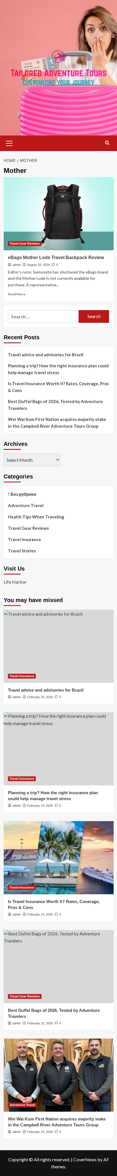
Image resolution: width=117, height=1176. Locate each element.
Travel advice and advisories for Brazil (45, 354)
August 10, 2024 (38, 264)
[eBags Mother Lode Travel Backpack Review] (59, 213)
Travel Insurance (24, 539)
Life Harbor (15, 581)
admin (16, 264)
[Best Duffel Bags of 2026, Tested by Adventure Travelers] (59, 966)
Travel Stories (22, 550)
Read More (16, 294)
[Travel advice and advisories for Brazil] (59, 646)
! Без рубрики (22, 494)
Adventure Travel (25, 505)
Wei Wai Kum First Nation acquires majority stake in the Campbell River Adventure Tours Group (57, 423)
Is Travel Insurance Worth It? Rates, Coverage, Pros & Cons (58, 387)
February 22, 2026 (40, 1023)
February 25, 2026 (40, 697)
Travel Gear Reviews (25, 243)
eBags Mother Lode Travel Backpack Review (56, 257)
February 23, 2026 (40, 914)
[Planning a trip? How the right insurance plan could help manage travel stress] (59, 748)
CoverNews (85, 1159)
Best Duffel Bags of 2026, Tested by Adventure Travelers (55, 405)
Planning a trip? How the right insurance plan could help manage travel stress (58, 369)
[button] (9, 142)
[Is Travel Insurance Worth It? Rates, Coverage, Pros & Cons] (59, 857)
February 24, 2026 (40, 805)
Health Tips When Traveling (36, 516)
